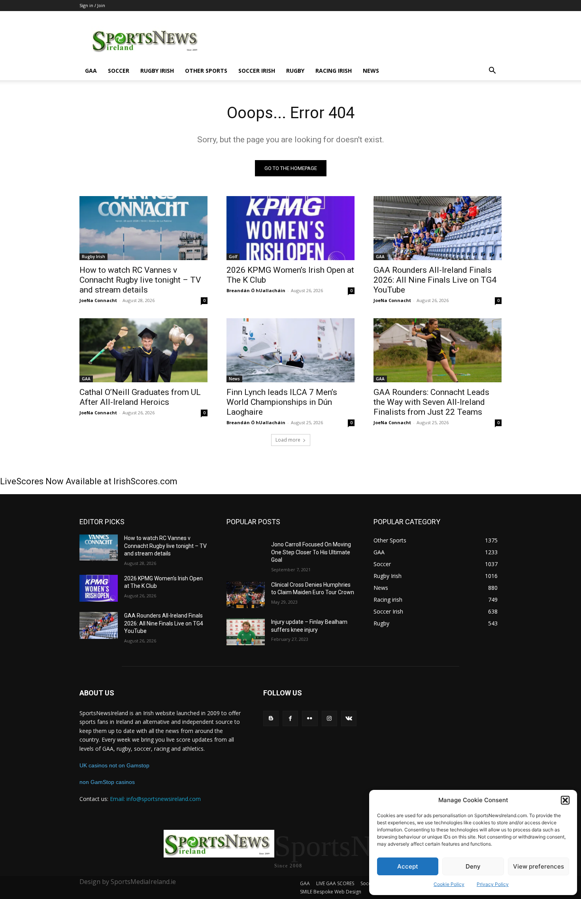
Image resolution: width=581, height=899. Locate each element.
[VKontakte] (349, 718)
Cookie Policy (449, 884)
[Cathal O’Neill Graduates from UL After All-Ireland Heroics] (143, 350)
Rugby (295, 70)
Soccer (118, 70)
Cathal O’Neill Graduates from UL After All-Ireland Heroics (140, 397)
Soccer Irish (256, 70)
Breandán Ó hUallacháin (255, 290)
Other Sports (206, 70)
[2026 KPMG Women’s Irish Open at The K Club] (290, 228)
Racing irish (333, 70)
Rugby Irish (157, 70)
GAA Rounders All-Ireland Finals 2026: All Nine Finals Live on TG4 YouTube (435, 280)
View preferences (538, 866)
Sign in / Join (92, 5)
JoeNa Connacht (98, 300)
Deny (473, 866)
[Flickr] (309, 718)
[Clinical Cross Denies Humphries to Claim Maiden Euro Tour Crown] (245, 594)
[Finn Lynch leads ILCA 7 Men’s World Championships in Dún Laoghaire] (290, 350)
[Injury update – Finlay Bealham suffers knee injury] (245, 631)
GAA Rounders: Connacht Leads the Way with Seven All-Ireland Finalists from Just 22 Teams (431, 402)
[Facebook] (290, 718)
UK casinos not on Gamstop (114, 765)
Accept (407, 866)
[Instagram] (329, 718)
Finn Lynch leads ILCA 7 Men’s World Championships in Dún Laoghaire (281, 402)
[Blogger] (271, 718)
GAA (91, 70)
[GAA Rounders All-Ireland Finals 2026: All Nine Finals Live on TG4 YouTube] (438, 228)
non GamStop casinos (107, 782)
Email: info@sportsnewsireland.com (155, 799)
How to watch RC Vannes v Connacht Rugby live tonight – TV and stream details (140, 280)
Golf (233, 256)
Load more (287, 439)
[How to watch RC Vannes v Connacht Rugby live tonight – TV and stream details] (143, 228)
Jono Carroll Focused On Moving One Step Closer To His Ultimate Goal (311, 552)
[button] (565, 800)
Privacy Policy (493, 884)
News (371, 70)
